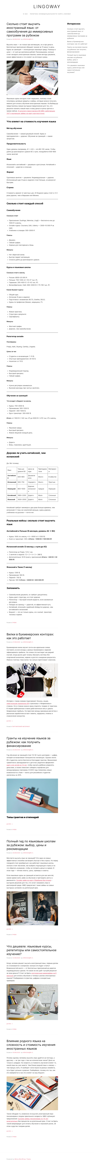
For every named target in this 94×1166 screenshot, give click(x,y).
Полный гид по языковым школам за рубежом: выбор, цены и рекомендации (31, 845)
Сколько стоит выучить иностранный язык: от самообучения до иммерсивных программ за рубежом (77, 33)
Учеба (14, 622)
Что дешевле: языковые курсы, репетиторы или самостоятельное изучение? (31, 950)
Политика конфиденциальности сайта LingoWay (50, 14)
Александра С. (28, 39)
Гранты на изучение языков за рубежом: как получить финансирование (28, 742)
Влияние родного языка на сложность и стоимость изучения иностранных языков (31, 1044)
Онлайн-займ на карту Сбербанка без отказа (33, 880)
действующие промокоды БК (18, 703)
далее (9, 721)
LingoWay (47, 6)
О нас (25, 14)
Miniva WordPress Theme (23, 1159)
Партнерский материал (21, 726)
